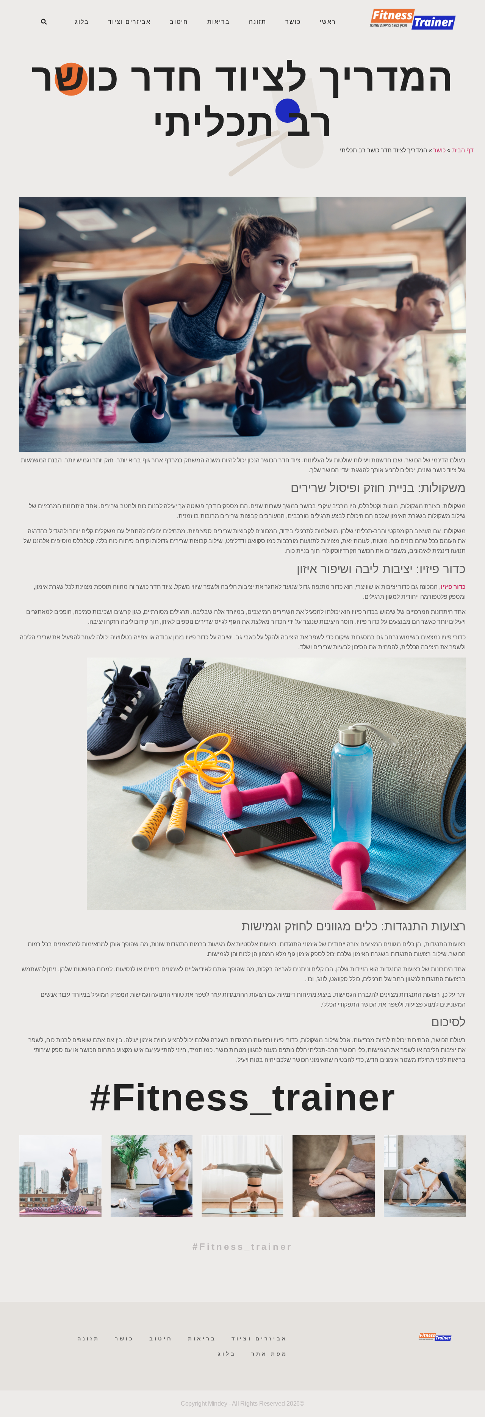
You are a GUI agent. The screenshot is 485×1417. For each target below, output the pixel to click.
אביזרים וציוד (129, 22)
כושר (293, 22)
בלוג (82, 22)
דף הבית (463, 150)
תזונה (257, 22)
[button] (43, 22)
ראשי (328, 22)
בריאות (218, 22)
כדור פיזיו (453, 587)
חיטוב (179, 22)
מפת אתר (269, 1354)
